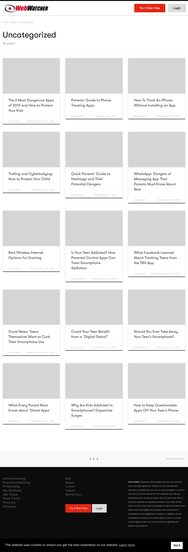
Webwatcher (80, 116)
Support (70, 490)
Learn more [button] (127, 545)
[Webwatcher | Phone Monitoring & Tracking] (26, 7)
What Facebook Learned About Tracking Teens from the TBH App (155, 257)
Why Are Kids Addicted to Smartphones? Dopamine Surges (92, 410)
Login (99, 508)
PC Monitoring (11, 486)
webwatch (16, 121)
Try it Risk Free (78, 508)
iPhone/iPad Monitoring (16, 482)
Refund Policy (73, 494)
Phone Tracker (11, 498)
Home (6, 22)
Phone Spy (9, 502)
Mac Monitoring (12, 490)
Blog (13, 22)
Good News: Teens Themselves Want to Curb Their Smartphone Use (29, 336)
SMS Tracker (10, 494)
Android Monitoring (14, 478)
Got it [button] (176, 545)
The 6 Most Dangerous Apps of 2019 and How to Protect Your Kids (31, 105)
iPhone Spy (9, 506)
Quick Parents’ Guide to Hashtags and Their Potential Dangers (90, 179)
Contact (70, 486)
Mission (69, 482)
